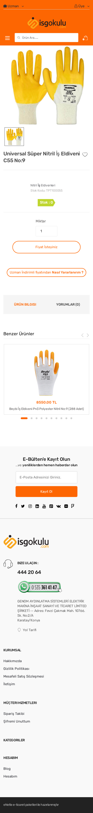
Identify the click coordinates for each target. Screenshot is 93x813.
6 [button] (51, 418)
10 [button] (71, 418)
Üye (81, 6)
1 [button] (24, 418)
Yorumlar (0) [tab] (68, 304)
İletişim (9, 684)
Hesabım (10, 776)
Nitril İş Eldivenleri (42, 185)
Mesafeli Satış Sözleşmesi (23, 676)
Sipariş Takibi (13, 714)
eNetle (7, 805)
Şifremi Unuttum (16, 721)
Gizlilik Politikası (16, 669)
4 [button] (41, 418)
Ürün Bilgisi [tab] (25, 304)
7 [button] (56, 418)
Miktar (41, 221)
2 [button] (32, 418)
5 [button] (46, 418)
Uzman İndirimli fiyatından (46, 272)
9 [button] (66, 418)
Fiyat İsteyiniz (46, 247)
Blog (7, 769)
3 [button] (36, 418)
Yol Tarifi (29, 630)
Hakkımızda (12, 661)
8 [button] (61, 418)
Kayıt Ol (46, 492)
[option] (46, 86)
